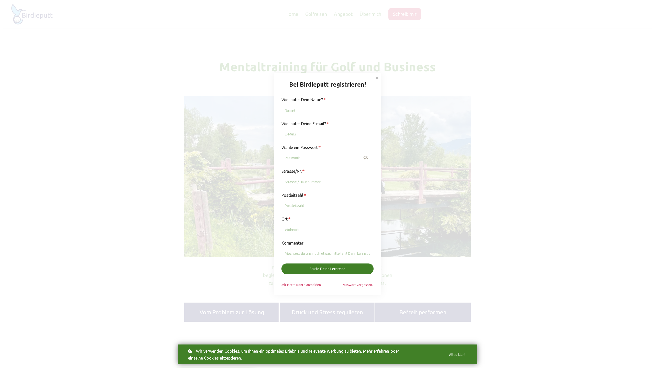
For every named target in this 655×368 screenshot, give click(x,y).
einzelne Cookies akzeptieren (214, 358)
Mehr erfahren (376, 351)
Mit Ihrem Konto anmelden (301, 284)
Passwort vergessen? (358, 284)
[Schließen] (376, 77)
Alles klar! (457, 355)
